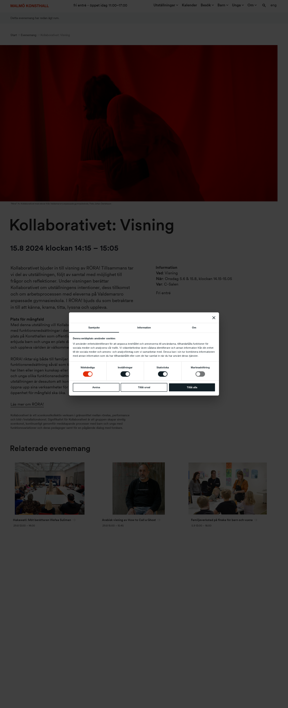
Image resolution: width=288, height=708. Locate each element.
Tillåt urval (144, 387)
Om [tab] (194, 327)
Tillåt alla (192, 387)
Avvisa (96, 387)
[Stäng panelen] (213, 317)
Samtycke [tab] (94, 327)
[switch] (125, 374)
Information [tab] (144, 327)
